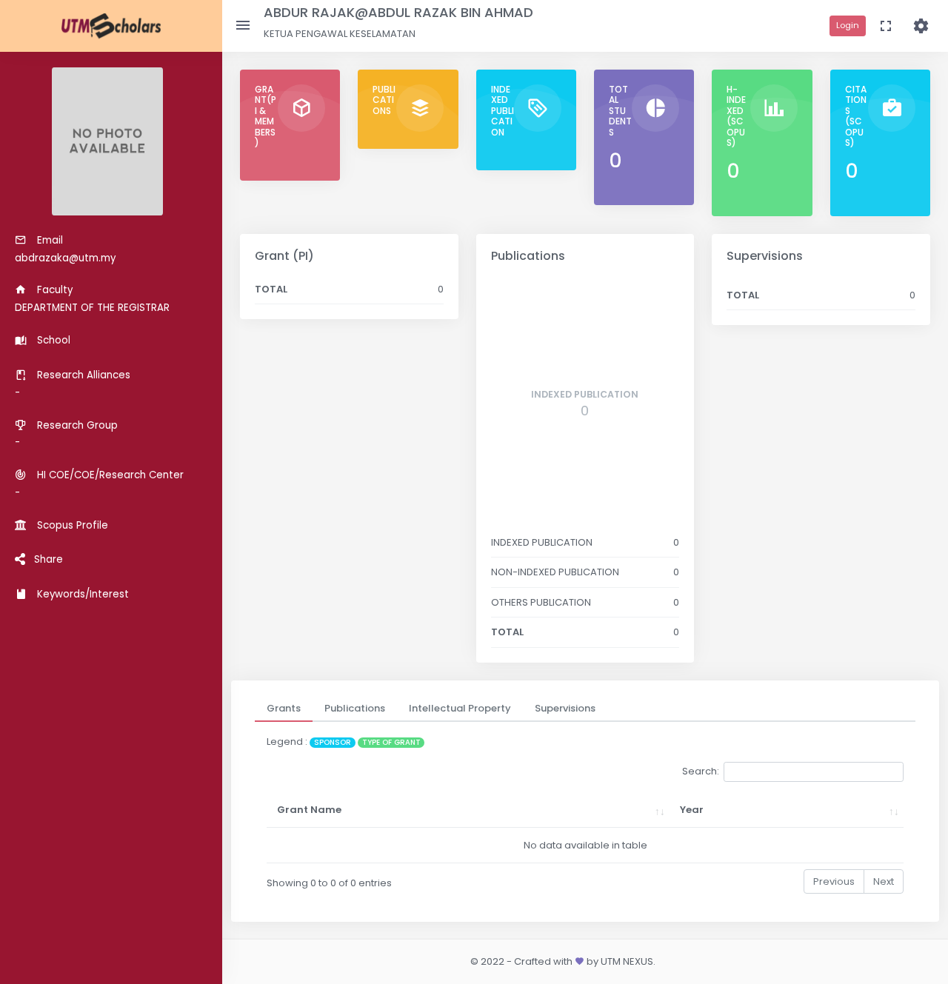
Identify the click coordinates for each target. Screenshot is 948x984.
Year (692, 810)
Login (847, 25)
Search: (700, 771)
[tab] (284, 708)
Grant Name (309, 810)
